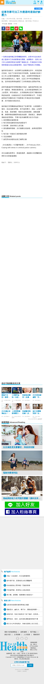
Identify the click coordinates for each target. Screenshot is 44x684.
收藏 (5, 24)
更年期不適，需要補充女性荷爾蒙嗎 (19, 580)
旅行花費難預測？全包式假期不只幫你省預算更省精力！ (37, 412)
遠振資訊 (25, 671)
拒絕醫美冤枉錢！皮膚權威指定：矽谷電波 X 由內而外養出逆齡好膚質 (26, 412)
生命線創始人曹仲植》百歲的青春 (18, 585)
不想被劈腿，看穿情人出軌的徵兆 (18, 590)
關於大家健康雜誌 (11, 632)
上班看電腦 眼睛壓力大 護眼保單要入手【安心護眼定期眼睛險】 (16, 412)
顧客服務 (24, 632)
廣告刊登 (7, 634)
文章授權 (17, 634)
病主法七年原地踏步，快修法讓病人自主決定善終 (24, 623)
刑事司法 (17, 162)
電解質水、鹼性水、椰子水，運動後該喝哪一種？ (24, 609)
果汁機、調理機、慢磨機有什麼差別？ (20, 595)
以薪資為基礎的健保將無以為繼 (18, 605)
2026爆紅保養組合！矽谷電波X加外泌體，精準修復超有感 (6, 412)
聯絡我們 (36, 634)
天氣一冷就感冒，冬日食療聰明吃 (18, 576)
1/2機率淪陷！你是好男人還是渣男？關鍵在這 (16, 396)
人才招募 (27, 634)
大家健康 (14, 646)
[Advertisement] (22, 180)
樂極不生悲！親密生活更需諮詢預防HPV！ (6, 396)
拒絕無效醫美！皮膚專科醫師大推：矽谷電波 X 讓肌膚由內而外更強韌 (26, 396)
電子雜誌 (33, 632)
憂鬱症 (10, 162)
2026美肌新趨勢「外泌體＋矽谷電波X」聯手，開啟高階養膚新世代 (37, 396)
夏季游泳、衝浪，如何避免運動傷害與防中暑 (22, 619)
